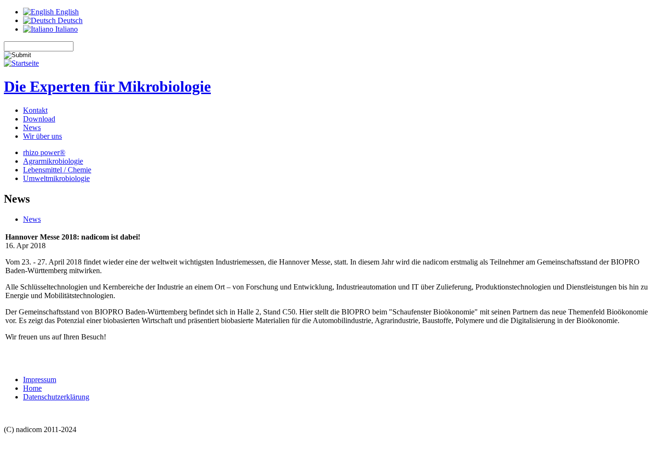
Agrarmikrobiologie (53, 161)
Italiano (65, 29)
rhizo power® (44, 152)
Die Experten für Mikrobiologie (107, 86)
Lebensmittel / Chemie (57, 170)
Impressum (39, 379)
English (66, 12)
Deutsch (69, 20)
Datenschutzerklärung (56, 397)
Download (39, 119)
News (32, 127)
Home (32, 388)
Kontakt (35, 110)
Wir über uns (42, 136)
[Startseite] (21, 63)
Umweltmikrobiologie (56, 178)
